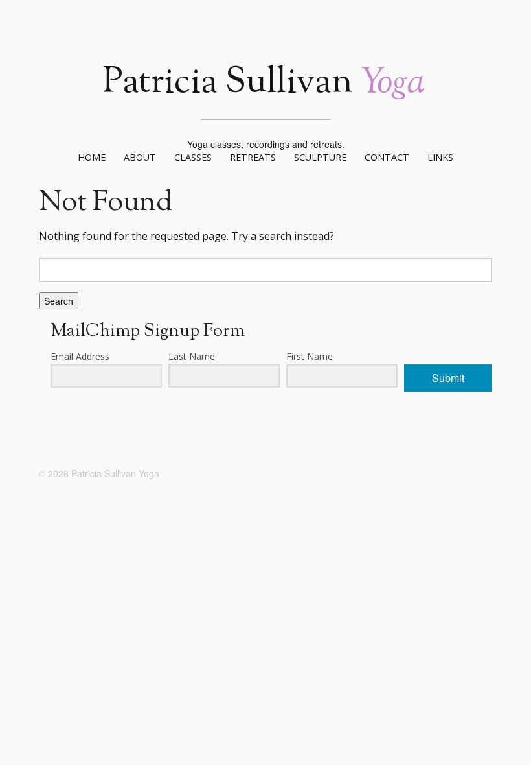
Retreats (253, 157)
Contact (387, 157)
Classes (193, 157)
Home (92, 157)
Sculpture (320, 157)
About (140, 157)
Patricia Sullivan (263, 83)
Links (440, 157)
